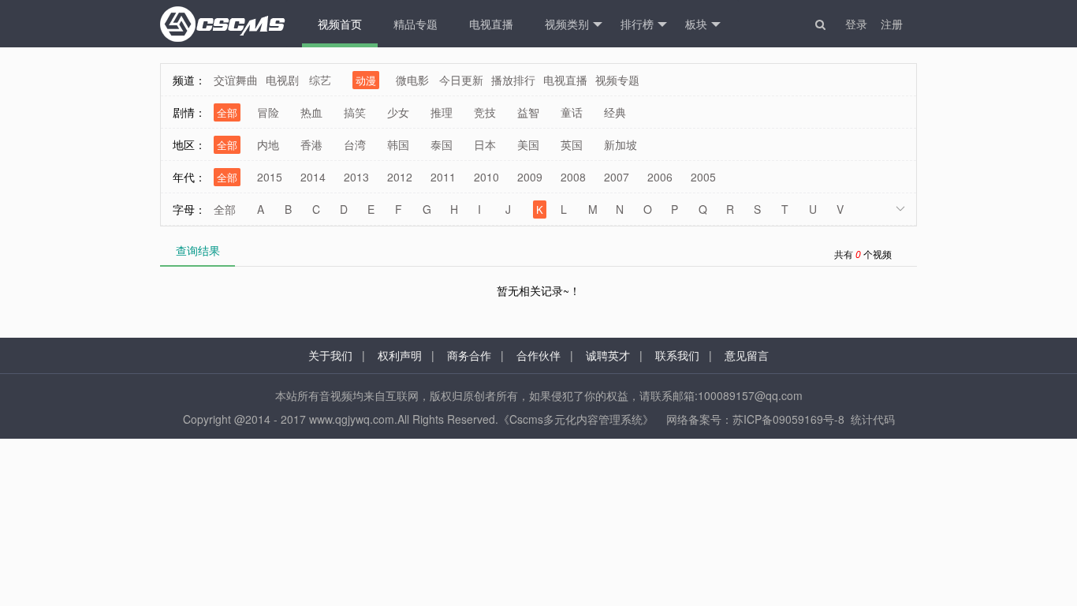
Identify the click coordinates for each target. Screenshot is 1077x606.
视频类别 (567, 24)
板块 (696, 24)
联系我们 (677, 355)
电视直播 (491, 24)
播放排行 (513, 80)
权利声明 (400, 355)
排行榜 (637, 24)
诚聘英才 (608, 355)
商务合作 (469, 355)
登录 (856, 24)
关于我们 (330, 355)
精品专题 (415, 24)
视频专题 (617, 80)
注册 (892, 24)
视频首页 (340, 24)
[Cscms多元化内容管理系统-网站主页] (223, 23)
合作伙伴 (538, 355)
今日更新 (461, 80)
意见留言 (747, 355)
